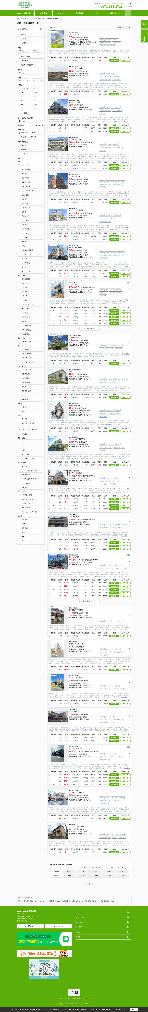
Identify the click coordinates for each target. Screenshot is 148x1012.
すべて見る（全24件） (89, 328)
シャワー (24, 395)
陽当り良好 (25, 178)
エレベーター (26, 313)
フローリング (26, 283)
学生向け (24, 258)
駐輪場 (24, 321)
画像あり (23, 145)
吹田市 (72, 32)
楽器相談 (24, 173)
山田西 (76, 32)
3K (34, 100)
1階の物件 (25, 528)
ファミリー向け (27, 271)
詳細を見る (114, 60)
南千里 (80, 415)
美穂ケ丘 (76, 642)
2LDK (22, 100)
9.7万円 (109, 871)
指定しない (24, 132)
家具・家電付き (27, 330)
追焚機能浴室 (26, 374)
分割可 (24, 212)
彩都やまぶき (77, 335)
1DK (22, 92)
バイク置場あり (27, 325)
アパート (23, 34)
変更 (41, 29)
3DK (22, 105)
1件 (123, 875)
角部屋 (24, 541)
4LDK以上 (24, 113)
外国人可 (24, 246)
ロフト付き (25, 287)
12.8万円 (123, 871)
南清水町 (76, 137)
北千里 (80, 109)
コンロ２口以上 (27, 349)
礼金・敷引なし (26, 60)
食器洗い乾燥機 (27, 353)
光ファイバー (26, 454)
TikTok (78, 937)
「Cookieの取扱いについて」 (108, 1009)
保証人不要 (25, 195)
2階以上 (24, 524)
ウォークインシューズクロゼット (29, 430)
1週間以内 (33, 137)
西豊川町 (76, 471)
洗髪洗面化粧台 (27, 391)
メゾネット (25, 291)
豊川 (75, 208)
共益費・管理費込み (27, 65)
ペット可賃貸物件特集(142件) (89, 901)
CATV (23, 450)
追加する (125, 60)
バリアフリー (26, 207)
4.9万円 (69, 871)
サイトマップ (87, 998)
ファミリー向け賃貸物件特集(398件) (50, 901)
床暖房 (24, 411)
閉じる (134, 1009)
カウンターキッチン (28, 362)
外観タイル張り (27, 342)
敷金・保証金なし (26, 56)
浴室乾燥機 (25, 378)
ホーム (78, 912)
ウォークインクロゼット (29, 423)
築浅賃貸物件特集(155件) (71, 901)
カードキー (25, 237)
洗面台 (24, 386)
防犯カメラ (25, 487)
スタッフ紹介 (80, 917)
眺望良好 (24, 224)
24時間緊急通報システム (29, 479)
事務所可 (24, 199)
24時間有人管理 (27, 495)
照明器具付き (26, 317)
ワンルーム (24, 88)
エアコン (24, 407)
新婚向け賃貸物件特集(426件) (27, 901)
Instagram (79, 932)
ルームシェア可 (27, 254)
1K (34, 88)
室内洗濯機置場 (27, 279)
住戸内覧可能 (26, 507)
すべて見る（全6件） (89, 601)
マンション (24, 38)
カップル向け (26, 263)
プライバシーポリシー (73, 998)
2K (22, 96)
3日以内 (23, 137)
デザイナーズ (26, 186)
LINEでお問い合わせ (25, 13)
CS (23, 441)
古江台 (76, 245)
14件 (96, 875)
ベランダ (24, 296)
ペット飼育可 (26, 165)
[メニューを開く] (128, 13)
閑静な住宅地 (26, 182)
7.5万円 (82, 871)
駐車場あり (25, 519)
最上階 (24, 532)
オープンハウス (27, 241)
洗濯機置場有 (26, 334)
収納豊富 (24, 434)
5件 (109, 875)
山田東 (76, 66)
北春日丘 (76, 100)
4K (22, 109)
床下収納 (24, 419)
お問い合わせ (114, 13)
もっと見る (124, 87)
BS (22, 446)
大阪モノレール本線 (76, 42)
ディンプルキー (27, 483)
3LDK (35, 105)
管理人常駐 (25, 220)
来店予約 (43, 13)
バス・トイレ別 (27, 369)
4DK (35, 109)
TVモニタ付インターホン (30, 470)
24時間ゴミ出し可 (27, 503)
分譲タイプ (25, 216)
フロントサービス (27, 499)
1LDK (35, 92)
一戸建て (23, 43)
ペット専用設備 (27, 169)
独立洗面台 (25, 399)
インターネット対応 (28, 458)
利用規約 (61, 998)
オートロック (26, 466)
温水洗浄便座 (26, 382)
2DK (35, 96)
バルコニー (25, 300)
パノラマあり (25, 153)
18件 (69, 875)
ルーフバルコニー (27, 304)
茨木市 (72, 100)
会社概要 (79, 13)
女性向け (24, 267)
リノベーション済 (27, 190)
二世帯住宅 (25, 229)
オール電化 (25, 308)
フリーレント (26, 233)
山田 (85, 42)
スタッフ (61, 13)
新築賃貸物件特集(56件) (108, 901)
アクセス (97, 13)
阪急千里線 (73, 44)
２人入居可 (25, 203)
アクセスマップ (81, 922)
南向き (24, 536)
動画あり (23, 149)
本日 (33, 132)
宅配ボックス (26, 474)
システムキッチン (27, 358)
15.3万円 (96, 871)
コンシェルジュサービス (29, 512)
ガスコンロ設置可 (27, 250)
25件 (82, 875)
